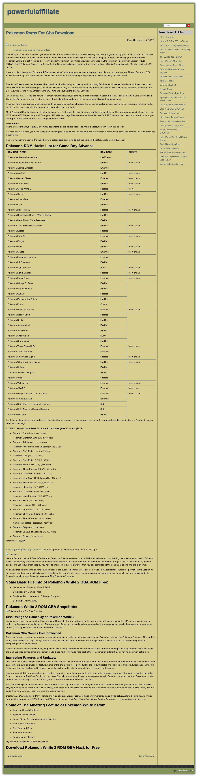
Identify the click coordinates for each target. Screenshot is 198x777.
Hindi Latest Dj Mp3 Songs (172, 117)
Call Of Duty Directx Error (171, 164)
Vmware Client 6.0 (168, 85)
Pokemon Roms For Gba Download (40, 32)
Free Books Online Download (173, 121)
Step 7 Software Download (172, 109)
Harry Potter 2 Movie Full (171, 61)
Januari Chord (166, 89)
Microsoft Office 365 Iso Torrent (174, 41)
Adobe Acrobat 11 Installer (171, 76)
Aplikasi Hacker (167, 81)
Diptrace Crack (16, 756)
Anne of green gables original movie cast (26, 549)
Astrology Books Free (169, 113)
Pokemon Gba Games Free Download (31, 50)
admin (139, 40)
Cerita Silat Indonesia (169, 148)
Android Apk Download (170, 144)
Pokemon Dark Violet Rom (172, 93)
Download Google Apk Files (172, 125)
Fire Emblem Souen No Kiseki (173, 152)
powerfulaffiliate (33, 11)
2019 (190, 771)
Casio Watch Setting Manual (172, 105)
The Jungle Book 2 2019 (171, 57)
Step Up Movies (167, 37)
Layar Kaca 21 (145, 756)
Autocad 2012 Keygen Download (174, 45)
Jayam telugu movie (16, 95)
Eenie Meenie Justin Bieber (172, 65)
